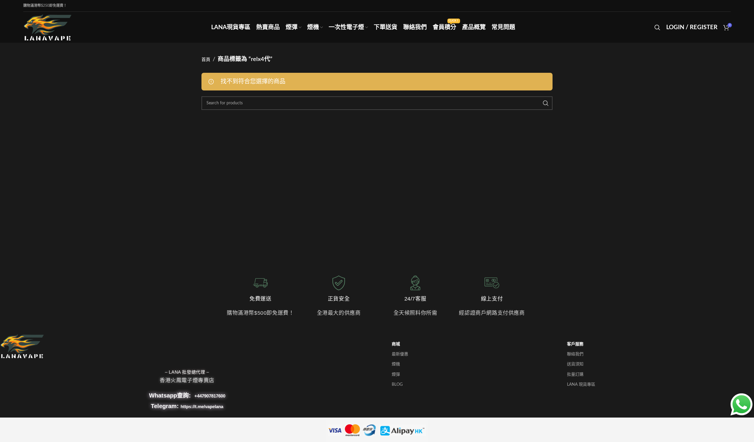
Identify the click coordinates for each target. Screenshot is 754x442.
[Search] (657, 27)
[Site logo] (47, 27)
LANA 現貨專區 (581, 384)
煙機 (396, 364)
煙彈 (396, 374)
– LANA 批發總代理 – (187, 372)
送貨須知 (575, 364)
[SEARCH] (546, 103)
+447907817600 (209, 395)
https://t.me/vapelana (202, 406)
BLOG (397, 384)
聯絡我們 (575, 354)
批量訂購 (575, 374)
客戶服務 (575, 344)
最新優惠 (400, 354)
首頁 (205, 59)
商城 (396, 344)
